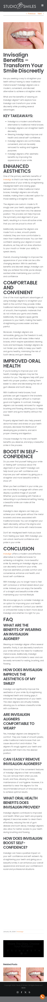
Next (40, 13)
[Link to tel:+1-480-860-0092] (42, 996)
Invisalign (7, 179)
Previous (32, 13)
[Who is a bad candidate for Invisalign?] (12, 969)
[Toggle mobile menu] (42, 5)
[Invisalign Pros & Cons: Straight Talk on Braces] (35, 969)
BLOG (23, 988)
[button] (5, 974)
